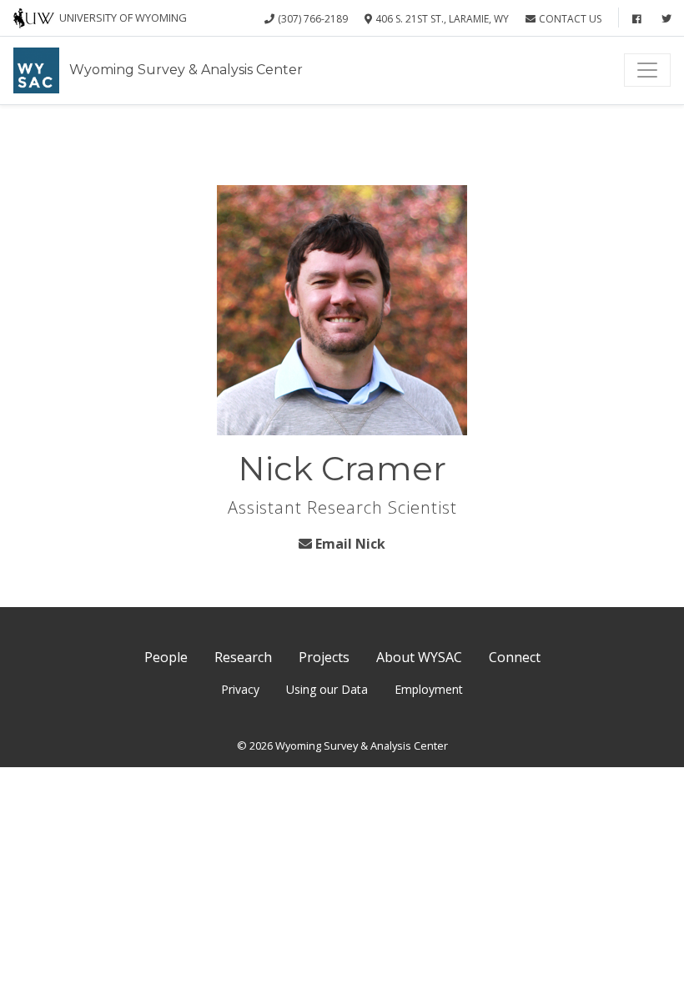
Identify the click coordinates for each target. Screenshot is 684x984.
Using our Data (327, 689)
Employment (429, 689)
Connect (515, 657)
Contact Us (570, 19)
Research (243, 657)
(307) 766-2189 (313, 19)
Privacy (240, 689)
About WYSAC (419, 657)
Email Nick (350, 544)
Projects (324, 657)
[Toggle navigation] (647, 70)
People (166, 657)
